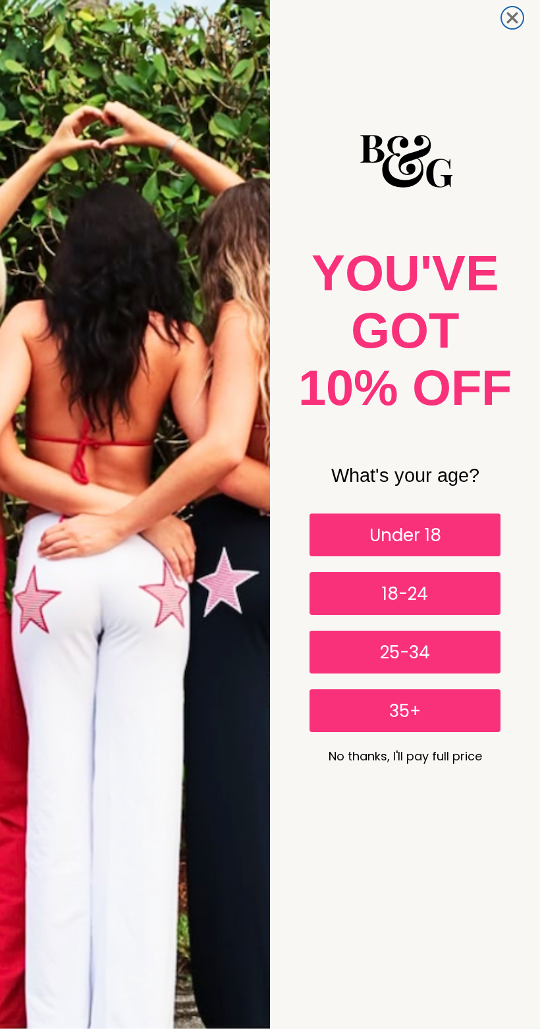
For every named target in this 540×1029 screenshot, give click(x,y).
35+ (405, 711)
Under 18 (405, 535)
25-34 (405, 652)
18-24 (405, 594)
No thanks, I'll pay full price (405, 756)
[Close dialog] (512, 18)
